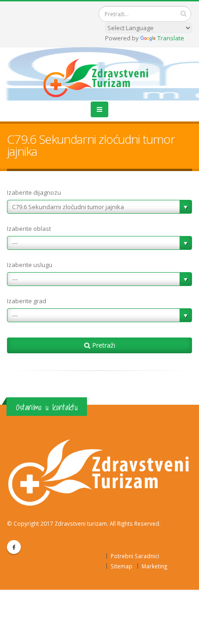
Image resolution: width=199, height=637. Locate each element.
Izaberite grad (26, 301)
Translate (170, 38)
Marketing (154, 566)
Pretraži (102, 345)
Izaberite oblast (29, 228)
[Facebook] (14, 547)
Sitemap (121, 566)
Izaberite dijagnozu (34, 192)
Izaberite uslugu (29, 265)
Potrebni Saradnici (135, 556)
